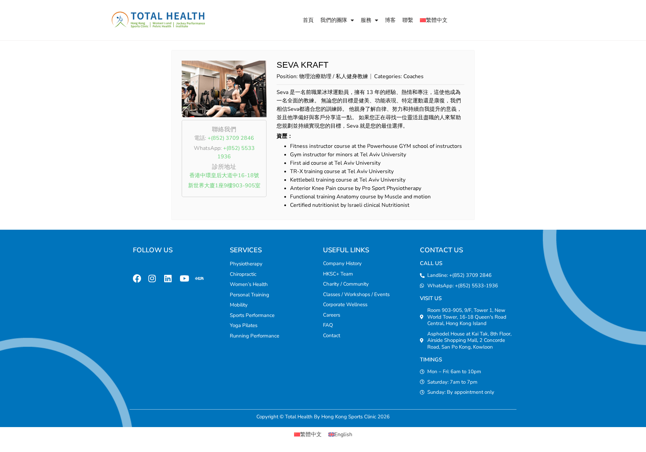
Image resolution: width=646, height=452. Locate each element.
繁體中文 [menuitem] (311, 434)
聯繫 (407, 20)
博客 (390, 20)
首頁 (308, 20)
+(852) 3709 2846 (231, 138)
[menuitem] (433, 20)
